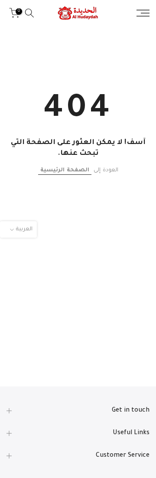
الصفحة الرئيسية (64, 170)
